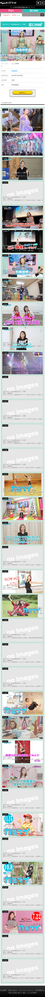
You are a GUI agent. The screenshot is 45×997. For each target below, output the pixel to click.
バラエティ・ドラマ (11, 15)
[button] (42, 31)
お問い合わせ (12, 990)
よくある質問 (32, 992)
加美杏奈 (14, 71)
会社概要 (3, 990)
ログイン (22, 93)
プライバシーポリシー (26, 990)
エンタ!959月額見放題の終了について (22, 7)
